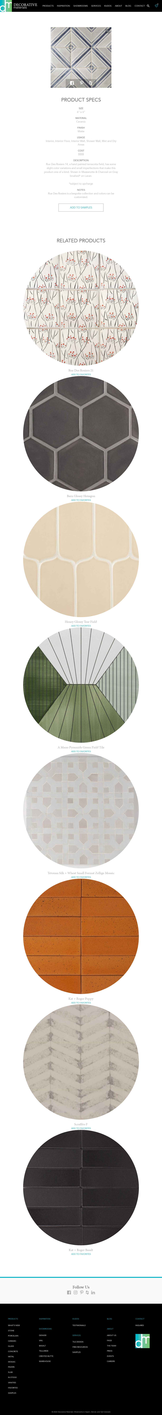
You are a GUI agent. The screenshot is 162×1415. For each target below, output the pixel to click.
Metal (11, 1356)
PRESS (109, 1351)
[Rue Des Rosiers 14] (81, 57)
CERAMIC (12, 1341)
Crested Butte (46, 1356)
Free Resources (80, 1347)
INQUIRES (139, 1325)
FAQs (109, 1340)
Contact (140, 5)
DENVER (42, 1335)
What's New (14, 1325)
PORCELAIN (13, 1336)
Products (48, 5)
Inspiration (63, 5)
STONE (11, 1330)
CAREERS (111, 1361)
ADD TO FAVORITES (81, 374)
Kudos (107, 5)
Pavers (11, 1367)
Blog (128, 5)
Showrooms (80, 5)
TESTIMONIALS (79, 1325)
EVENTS (110, 1356)
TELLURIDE (43, 1351)
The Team (111, 1345)
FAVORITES (13, 1388)
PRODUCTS (13, 1319)
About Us (111, 1335)
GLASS (11, 1346)
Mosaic (11, 1362)
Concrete (13, 1351)
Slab (10, 1372)
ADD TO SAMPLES (81, 207)
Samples (12, 1393)
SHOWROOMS (45, 1329)
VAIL (41, 1340)
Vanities (12, 1382)
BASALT (42, 1345)
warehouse (45, 1361)
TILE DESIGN (77, 1342)
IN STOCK (12, 1377)
